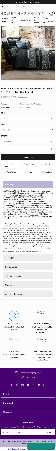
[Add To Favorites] (9, 165)
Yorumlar (9, 258)
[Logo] (21, 13)
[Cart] (53, 12)
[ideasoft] (13, 449)
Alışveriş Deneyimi (13, 294)
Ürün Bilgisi (10, 184)
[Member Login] (48, 12)
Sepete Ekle (28, 157)
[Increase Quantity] (51, 149)
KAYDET (49, 432)
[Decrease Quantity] (4, 149)
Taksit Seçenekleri (13, 276)
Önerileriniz (10, 285)
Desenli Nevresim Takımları (30, 104)
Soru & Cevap (11, 267)
